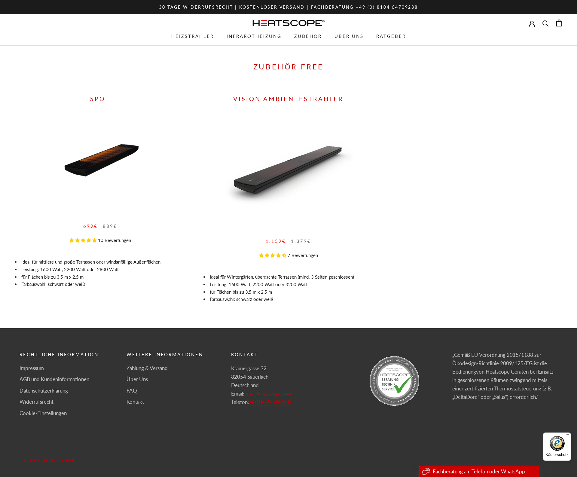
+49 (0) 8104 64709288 (387, 7)
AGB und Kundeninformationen (54, 379)
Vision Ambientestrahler (288, 98)
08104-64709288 (270, 402)
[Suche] (545, 23)
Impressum (32, 368)
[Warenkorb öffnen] (559, 23)
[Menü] (567, 436)
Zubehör (308, 36)
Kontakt (135, 402)
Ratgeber (391, 36)
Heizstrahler (192, 36)
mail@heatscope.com (269, 393)
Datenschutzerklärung (44, 390)
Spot (100, 98)
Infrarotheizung (254, 36)
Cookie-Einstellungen (43, 413)
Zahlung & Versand (147, 368)
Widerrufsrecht (36, 402)
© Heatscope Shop (49, 460)
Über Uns (349, 36)
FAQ (132, 390)
